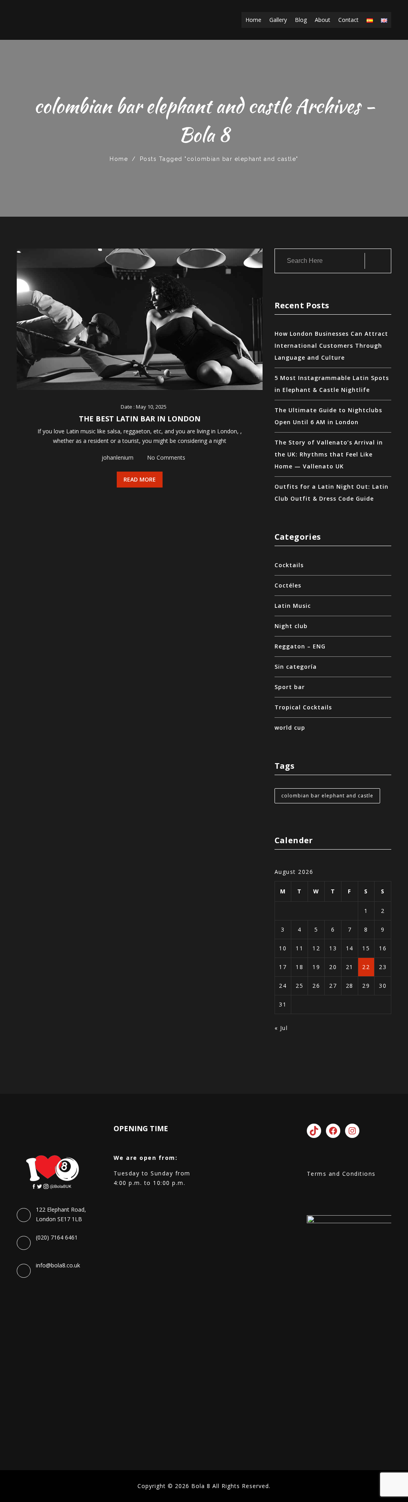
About (322, 19)
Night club (291, 626)
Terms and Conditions (341, 1173)
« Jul (281, 1028)
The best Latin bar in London (139, 418)
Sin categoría (296, 666)
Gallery (278, 19)
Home (253, 19)
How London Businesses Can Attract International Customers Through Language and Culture (331, 345)
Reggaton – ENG (300, 646)
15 (366, 948)
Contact (348, 19)
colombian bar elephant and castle (327, 795)
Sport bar (290, 687)
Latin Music (293, 605)
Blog (301, 19)
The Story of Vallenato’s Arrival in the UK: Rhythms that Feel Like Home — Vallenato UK (329, 454)
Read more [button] (140, 479)
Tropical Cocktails (303, 707)
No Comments (166, 457)
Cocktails (289, 565)
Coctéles (288, 585)
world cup (290, 727)
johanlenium (117, 457)
